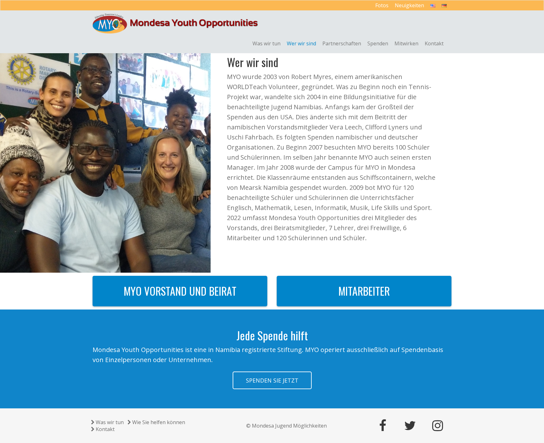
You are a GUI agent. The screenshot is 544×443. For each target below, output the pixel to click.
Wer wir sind (301, 43)
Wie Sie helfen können (158, 422)
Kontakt (434, 43)
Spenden (377, 43)
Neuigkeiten (409, 5)
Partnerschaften (341, 43)
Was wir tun (266, 43)
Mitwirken (406, 43)
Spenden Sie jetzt (272, 380)
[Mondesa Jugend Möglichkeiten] (175, 24)
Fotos (381, 5)
